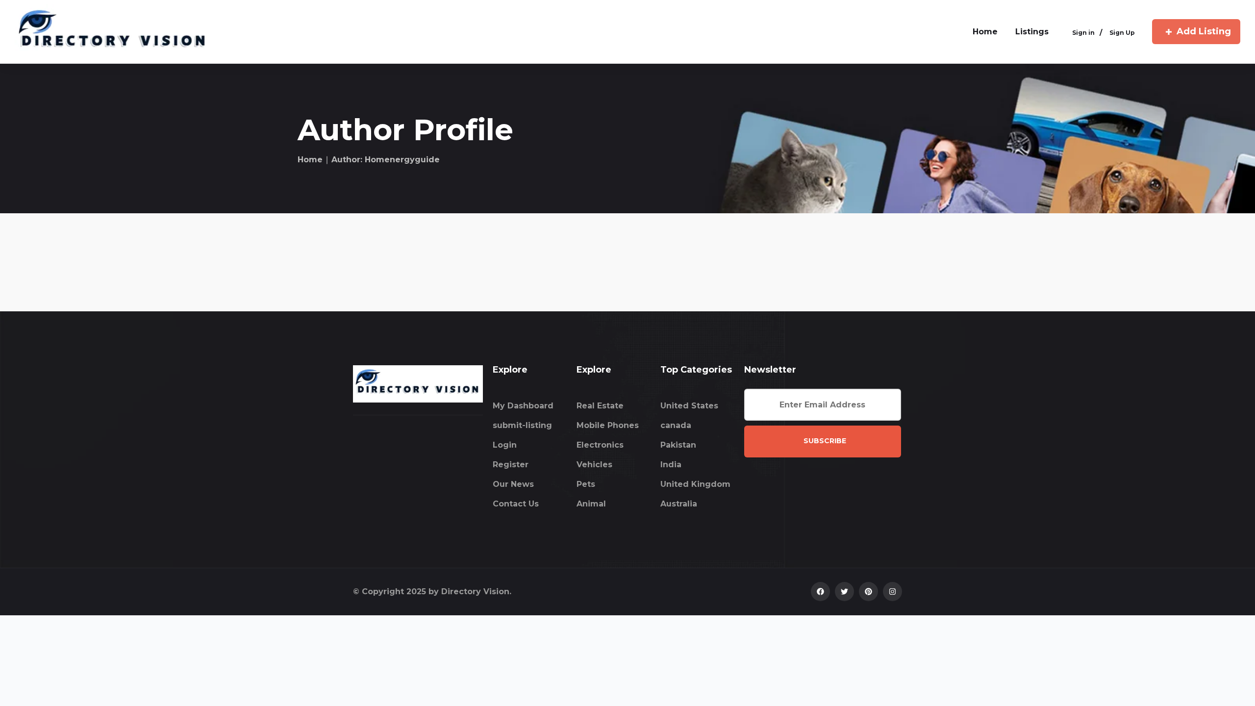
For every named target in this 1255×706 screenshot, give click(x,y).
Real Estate (600, 405)
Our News (513, 484)
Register (510, 464)
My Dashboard (523, 405)
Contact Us (516, 503)
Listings (1032, 31)
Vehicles (594, 464)
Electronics (600, 445)
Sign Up (1122, 32)
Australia (678, 503)
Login (505, 445)
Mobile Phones (608, 425)
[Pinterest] (868, 591)
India (670, 464)
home (985, 31)
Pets (586, 484)
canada (675, 425)
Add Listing (1204, 31)
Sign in (1083, 32)
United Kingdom (695, 484)
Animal (591, 503)
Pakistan (678, 445)
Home (310, 159)
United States (689, 405)
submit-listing (522, 425)
